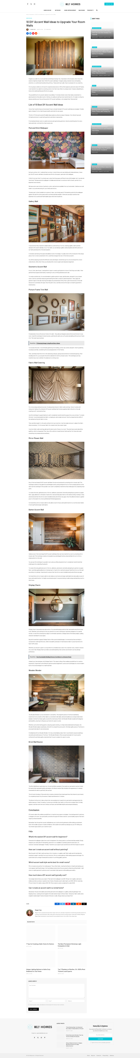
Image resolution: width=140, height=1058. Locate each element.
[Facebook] (21, 82)
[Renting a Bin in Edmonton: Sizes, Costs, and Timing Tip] (102, 107)
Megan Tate (33, 29)
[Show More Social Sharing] (39, 33)
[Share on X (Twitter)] (30, 33)
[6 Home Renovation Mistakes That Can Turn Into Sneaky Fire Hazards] (61, 1037)
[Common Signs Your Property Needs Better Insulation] (102, 145)
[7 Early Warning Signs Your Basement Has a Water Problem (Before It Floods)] (61, 1029)
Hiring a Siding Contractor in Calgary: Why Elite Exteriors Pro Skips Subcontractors (102, 71)
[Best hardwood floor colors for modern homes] (102, 164)
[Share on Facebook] (27, 33)
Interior (57, 10)
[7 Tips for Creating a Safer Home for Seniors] (40, 933)
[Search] (96, 10)
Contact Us (109, 4)
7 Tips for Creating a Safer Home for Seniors (40, 944)
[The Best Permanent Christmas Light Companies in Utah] (72, 933)
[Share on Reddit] (36, 33)
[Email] (21, 97)
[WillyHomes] (70, 4)
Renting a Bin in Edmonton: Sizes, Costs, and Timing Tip (101, 110)
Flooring (95, 47)
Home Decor (47, 10)
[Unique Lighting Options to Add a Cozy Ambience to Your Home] (40, 959)
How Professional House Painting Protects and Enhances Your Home (102, 128)
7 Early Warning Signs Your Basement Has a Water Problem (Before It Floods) (102, 52)
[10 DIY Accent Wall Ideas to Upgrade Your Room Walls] (55, 74)
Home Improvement (70, 10)
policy (104, 1042)
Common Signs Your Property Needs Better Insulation (101, 149)
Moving (94, 85)
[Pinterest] (21, 93)
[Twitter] (21, 86)
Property (90, 10)
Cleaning (95, 106)
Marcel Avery (95, 37)
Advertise (112, 1055)
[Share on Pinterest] (33, 33)
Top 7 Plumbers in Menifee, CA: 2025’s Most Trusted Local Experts (71, 970)
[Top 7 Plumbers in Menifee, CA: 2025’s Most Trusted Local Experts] (72, 959)
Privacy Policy (105, 1055)
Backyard (82, 10)
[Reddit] (21, 90)
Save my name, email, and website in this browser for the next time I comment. (47, 1004)
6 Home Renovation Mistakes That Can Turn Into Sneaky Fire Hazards (101, 32)
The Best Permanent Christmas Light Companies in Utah (69, 945)
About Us (93, 1055)
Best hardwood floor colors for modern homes (101, 168)
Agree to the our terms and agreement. (101, 1042)
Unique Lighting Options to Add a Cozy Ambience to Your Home (38, 970)
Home (27, 14)
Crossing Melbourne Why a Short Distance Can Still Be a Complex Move (102, 90)
